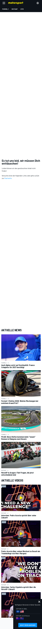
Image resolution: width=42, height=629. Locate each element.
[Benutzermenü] (38, 3)
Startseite (8, 178)
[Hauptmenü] (4, 3)
